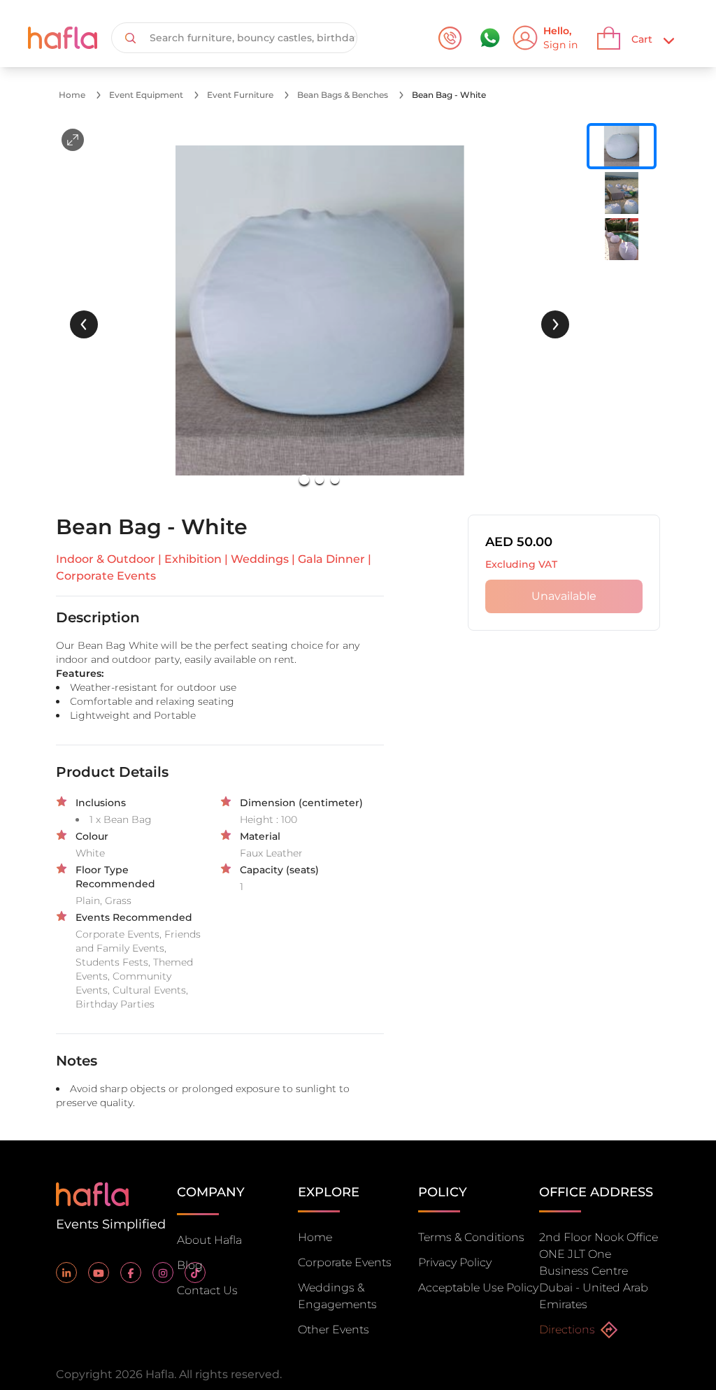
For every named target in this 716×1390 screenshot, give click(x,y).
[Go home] (92, 1193)
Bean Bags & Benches (342, 94)
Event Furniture (240, 94)
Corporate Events (345, 1262)
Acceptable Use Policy (478, 1287)
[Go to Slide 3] (335, 479)
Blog (190, 1265)
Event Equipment (146, 94)
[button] (319, 310)
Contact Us (207, 1290)
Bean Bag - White (449, 94)
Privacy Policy (455, 1262)
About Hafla (209, 1240)
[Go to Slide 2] (319, 479)
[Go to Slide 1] (304, 480)
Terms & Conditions (471, 1237)
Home (72, 94)
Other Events (333, 1329)
